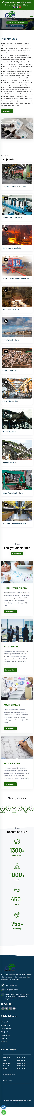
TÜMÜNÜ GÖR (16, 553)
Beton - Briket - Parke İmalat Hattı (15, 278)
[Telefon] (3, 1107)
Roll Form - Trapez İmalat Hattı (14, 523)
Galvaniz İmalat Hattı (10, 401)
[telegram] (6, 1008)
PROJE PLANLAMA (12, 763)
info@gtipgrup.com (25, 2)
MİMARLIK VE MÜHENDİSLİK (15, 588)
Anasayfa (5, 1022)
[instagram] (10, 1008)
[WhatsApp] (3, 1112)
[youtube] (14, 1008)
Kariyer (4, 1038)
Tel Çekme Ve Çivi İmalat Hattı (14, 187)
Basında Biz (6, 1035)
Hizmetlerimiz (6, 1028)
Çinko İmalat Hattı (9, 370)
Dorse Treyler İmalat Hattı (12, 493)
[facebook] (3, 1008)
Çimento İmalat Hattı (10, 340)
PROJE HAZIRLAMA (12, 705)
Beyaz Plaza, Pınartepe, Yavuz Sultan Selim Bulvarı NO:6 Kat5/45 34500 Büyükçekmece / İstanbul (17, 996)
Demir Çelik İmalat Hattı (11, 309)
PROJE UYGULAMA (12, 646)
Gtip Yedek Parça (22, 5)
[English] (14, 7)
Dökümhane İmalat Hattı (11, 248)
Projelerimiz (6, 1032)
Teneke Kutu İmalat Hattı (12, 217)
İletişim (4, 1041)
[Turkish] (20, 7)
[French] (17, 7)
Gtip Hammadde (10, 5)
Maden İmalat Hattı (9, 462)
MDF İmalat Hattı (9, 432)
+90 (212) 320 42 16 (10, 2)
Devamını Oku (9, 611)
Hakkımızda (6, 111)
